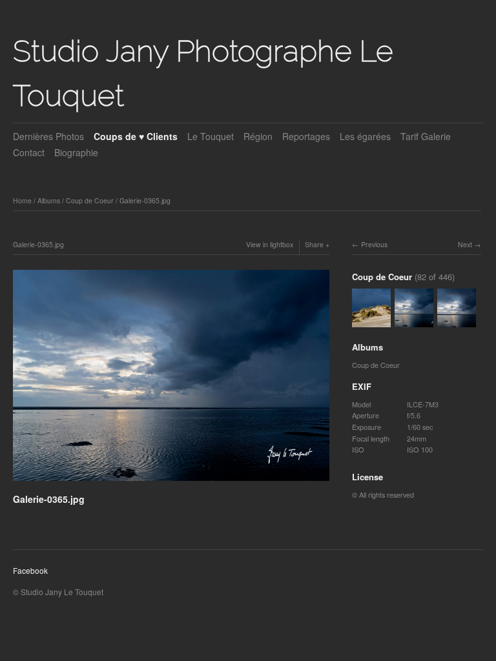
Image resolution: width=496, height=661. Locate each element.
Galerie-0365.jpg (144, 200)
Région (258, 136)
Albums (48, 200)
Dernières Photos (48, 136)
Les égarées (365, 136)
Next (465, 244)
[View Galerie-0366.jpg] (371, 321)
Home (22, 200)
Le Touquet (210, 136)
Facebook (30, 570)
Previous (374, 244)
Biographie (76, 152)
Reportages (306, 136)
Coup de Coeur (90, 200)
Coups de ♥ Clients (136, 136)
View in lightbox (269, 244)
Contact (29, 152)
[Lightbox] (171, 482)
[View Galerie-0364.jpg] (456, 321)
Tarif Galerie (425, 136)
